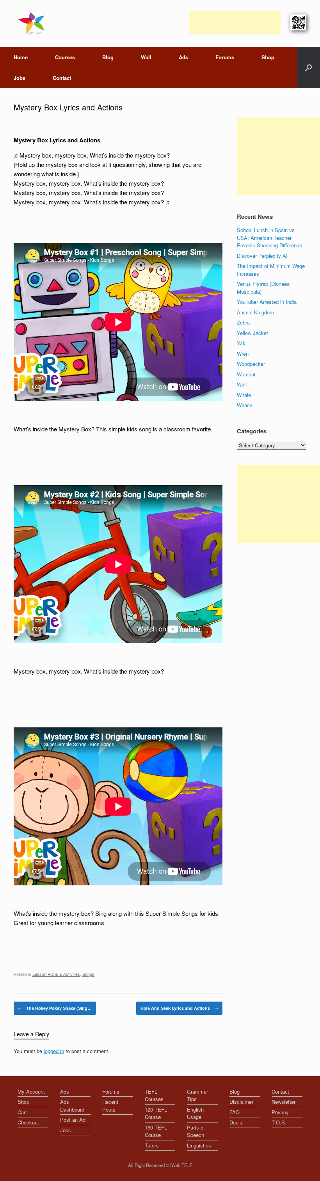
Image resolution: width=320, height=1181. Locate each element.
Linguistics (199, 1145)
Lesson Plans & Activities (56, 974)
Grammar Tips (197, 1095)
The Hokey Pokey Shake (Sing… (55, 1008)
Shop (267, 57)
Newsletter (283, 1101)
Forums (224, 57)
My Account (31, 1091)
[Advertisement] (235, 22)
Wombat (246, 374)
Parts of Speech (196, 1131)
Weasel (245, 405)
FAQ (234, 1112)
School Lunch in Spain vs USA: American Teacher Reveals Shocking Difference (269, 237)
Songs (88, 974)
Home (21, 57)
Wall (146, 57)
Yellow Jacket (252, 333)
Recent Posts (110, 1105)
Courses (65, 57)
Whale (244, 395)
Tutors (152, 1145)
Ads (183, 57)
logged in (54, 1051)
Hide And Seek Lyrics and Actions (179, 1008)
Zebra (243, 322)
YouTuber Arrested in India (267, 301)
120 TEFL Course (156, 1113)
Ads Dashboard (72, 1105)
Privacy (280, 1112)
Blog (108, 57)
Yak (241, 343)
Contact (62, 78)
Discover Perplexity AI (262, 255)
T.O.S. (279, 1122)
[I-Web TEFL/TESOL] (33, 23)
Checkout (28, 1122)
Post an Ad (72, 1119)
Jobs (19, 78)
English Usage (195, 1113)
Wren (243, 353)
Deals (235, 1122)
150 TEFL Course (156, 1131)
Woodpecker (251, 363)
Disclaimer (241, 1101)
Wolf (242, 384)
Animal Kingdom (255, 312)
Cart (22, 1112)
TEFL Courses (154, 1095)
